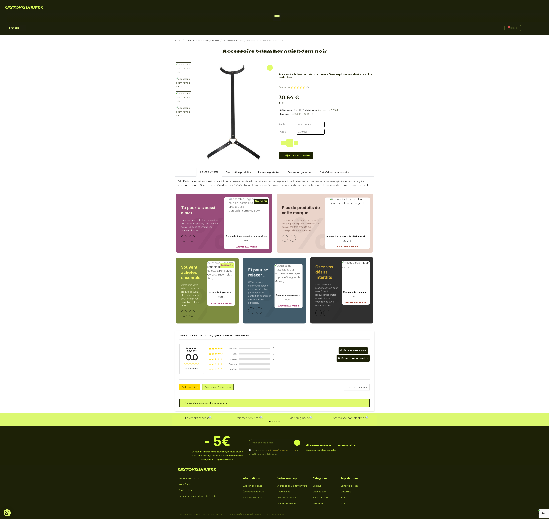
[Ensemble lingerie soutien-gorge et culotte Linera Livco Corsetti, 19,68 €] (246, 223)
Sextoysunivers (24, 7)
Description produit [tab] (237, 172)
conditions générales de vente (281, 450)
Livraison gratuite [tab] (268, 172)
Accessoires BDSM (328, 110)
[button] (277, 17)
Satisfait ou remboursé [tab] (333, 172)
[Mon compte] (528, 28)
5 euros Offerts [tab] (209, 171)
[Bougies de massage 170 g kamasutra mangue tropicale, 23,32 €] (288, 286)
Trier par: (351, 387)
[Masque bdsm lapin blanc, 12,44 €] (356, 283)
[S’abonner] (297, 443)
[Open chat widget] (541, 512)
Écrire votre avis (354, 350)
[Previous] (184, 238)
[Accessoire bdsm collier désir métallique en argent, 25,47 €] (347, 223)
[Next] (192, 238)
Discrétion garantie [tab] (299, 172)
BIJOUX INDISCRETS (301, 114)
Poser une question (354, 358)
